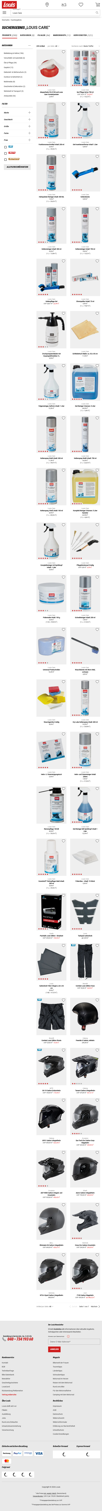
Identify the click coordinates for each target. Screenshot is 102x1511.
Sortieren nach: (77, 46)
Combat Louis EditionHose (85, 986)
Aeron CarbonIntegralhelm (85, 1193)
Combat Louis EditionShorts (51, 1040)
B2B (3, 1367)
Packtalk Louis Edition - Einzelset (51, 936)
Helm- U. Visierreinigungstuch (51, 774)
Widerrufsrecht (58, 1418)
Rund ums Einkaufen (10, 1422)
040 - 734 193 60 (20, 1339)
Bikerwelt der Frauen (61, 1363)
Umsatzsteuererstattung (11, 1426)
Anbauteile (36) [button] (10, 96)
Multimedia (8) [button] (9, 82)
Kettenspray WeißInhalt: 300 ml (51, 458)
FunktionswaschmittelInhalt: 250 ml (51, 144)
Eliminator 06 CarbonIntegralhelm (51, 1245)
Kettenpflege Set (51, 301)
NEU (11, 147)
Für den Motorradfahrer (62, 1391)
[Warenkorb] (97, 5)
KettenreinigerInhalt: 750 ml (85, 249)
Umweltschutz (58, 1430)
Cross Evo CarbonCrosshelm (85, 1245)
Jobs (4, 1418)
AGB (54, 1410)
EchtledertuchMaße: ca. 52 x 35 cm (85, 354)
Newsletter (6, 1379)
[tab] (9, 35)
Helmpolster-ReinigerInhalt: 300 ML (51, 197)
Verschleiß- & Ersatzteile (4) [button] (14, 58)
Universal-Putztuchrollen (51, 670)
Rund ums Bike (58, 1387)
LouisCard (6, 1387)
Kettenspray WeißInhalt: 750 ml (85, 458)
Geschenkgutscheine (10, 1383)
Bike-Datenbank (8, 1375)
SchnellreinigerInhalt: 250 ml (85, 617)
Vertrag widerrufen (9, 1395)
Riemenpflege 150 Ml (51, 829)
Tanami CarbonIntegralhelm (85, 1090)
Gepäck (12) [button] (8, 67)
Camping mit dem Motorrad (63, 1395)
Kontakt (5, 1363)
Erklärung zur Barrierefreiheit (64, 1426)
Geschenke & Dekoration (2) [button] (14, 86)
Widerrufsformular (60, 1422)
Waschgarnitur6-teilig (51, 722)
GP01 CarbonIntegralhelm (51, 1140)
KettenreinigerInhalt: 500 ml (51, 249)
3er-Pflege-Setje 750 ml (85, 92)
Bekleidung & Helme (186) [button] (14, 53)
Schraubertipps (59, 1375)
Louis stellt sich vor (9, 1406)
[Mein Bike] (63, 5)
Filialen (4, 1410)
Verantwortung (8, 1430)
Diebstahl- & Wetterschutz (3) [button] (15, 72)
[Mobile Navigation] (4, 12)
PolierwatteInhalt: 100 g (51, 617)
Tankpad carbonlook (85, 936)
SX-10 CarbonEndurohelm (51, 1090)
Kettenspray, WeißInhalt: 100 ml (51, 511)
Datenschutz (58, 1414)
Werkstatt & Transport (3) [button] (14, 91)
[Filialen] (47, 5)
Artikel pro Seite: (42, 1307)
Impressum (57, 1406)
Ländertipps (57, 1371)
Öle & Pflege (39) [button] (10, 63)
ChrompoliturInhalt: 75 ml (85, 301)
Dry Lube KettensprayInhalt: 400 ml (85, 722)
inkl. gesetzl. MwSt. (50, 1493)
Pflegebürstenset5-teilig (85, 565)
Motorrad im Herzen (60, 1379)
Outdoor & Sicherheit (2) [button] (13, 77)
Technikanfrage (8, 1371)
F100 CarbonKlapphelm (85, 1295)
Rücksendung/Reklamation (12, 1391)
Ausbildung (6, 1414)
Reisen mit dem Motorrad (62, 1383)
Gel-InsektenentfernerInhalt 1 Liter (85, 144)
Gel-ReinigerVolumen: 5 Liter (85, 406)
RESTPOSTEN (14, 159)
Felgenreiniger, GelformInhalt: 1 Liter (51, 406)
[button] (97, 13)
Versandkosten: (38, 1496)
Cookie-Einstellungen (61, 1434)
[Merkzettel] (80, 5)
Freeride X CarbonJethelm (85, 1040)
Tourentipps (57, 1367)
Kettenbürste (85, 197)
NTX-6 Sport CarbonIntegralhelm (51, 1295)
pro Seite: (51, 46)
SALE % (12, 153)
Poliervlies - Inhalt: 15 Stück (85, 881)
